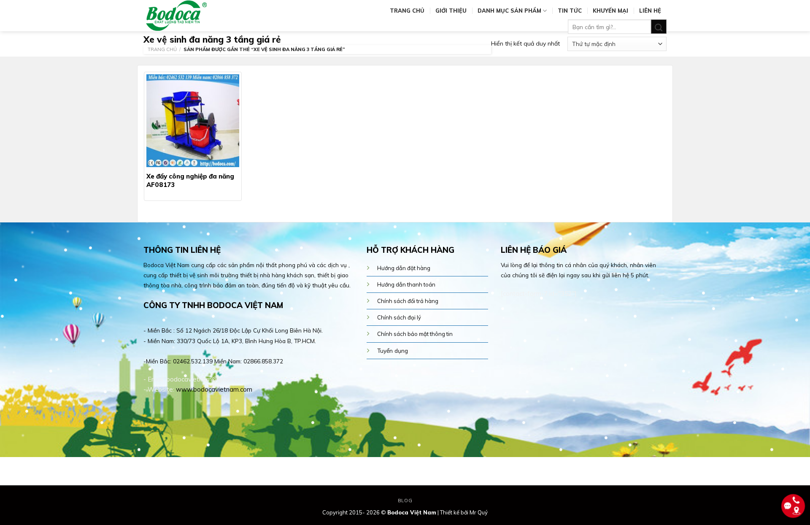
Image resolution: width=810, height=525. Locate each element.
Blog (405, 500)
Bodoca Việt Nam (411, 512)
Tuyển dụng (392, 350)
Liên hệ (650, 10)
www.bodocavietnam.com (214, 389)
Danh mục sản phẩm (509, 10)
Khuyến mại (610, 10)
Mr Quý (479, 512)
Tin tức (570, 10)
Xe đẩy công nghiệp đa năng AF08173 (190, 180)
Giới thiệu (451, 10)
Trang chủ (407, 10)
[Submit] (659, 26)
